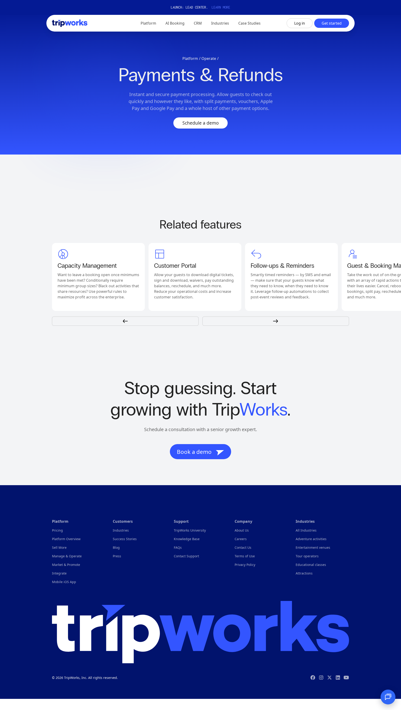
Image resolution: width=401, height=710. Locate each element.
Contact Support (186, 556)
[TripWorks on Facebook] (313, 677)
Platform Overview (66, 539)
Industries (121, 530)
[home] (69, 23)
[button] (148, 23)
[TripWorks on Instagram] (321, 677)
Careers (241, 539)
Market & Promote (66, 564)
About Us (242, 530)
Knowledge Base (187, 539)
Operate (208, 58)
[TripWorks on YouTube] (346, 677)
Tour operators (307, 556)
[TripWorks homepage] (200, 632)
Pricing (57, 530)
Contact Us (243, 547)
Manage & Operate (67, 556)
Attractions (304, 573)
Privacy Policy (245, 564)
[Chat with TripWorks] (388, 697)
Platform (190, 58)
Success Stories (125, 539)
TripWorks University (190, 530)
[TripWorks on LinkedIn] (338, 677)
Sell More (59, 547)
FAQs (178, 547)
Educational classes (311, 564)
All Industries (306, 530)
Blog (116, 547)
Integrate (59, 573)
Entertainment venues (313, 547)
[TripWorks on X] (329, 677)
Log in (299, 23)
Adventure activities (311, 539)
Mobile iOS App (64, 582)
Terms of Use (245, 556)
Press (117, 556)
